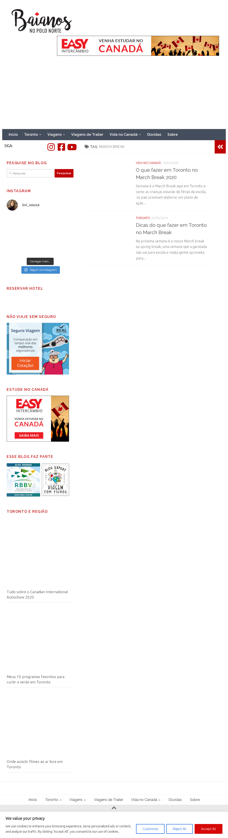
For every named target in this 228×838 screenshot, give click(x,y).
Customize (150, 829)
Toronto (31, 134)
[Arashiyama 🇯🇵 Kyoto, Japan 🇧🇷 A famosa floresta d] (23, 245)
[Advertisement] (114, 96)
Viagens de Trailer (87, 134)
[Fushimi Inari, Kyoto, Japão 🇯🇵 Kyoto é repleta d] (57, 225)
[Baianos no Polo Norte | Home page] (42, 21)
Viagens (54, 134)
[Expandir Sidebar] (220, 147)
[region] (114, 825)
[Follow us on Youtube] (71, 147)
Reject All (179, 829)
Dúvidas (154, 134)
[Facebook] (61, 147)
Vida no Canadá (124, 134)
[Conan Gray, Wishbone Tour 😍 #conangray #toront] (23, 225)
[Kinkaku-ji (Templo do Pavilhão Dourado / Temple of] (57, 245)
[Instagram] (51, 147)
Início (13, 134)
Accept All (208, 829)
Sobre (172, 134)
